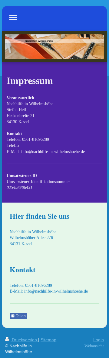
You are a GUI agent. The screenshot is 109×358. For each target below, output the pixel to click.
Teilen (20, 316)
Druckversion (24, 339)
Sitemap (48, 339)
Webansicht (94, 346)
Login (98, 339)
